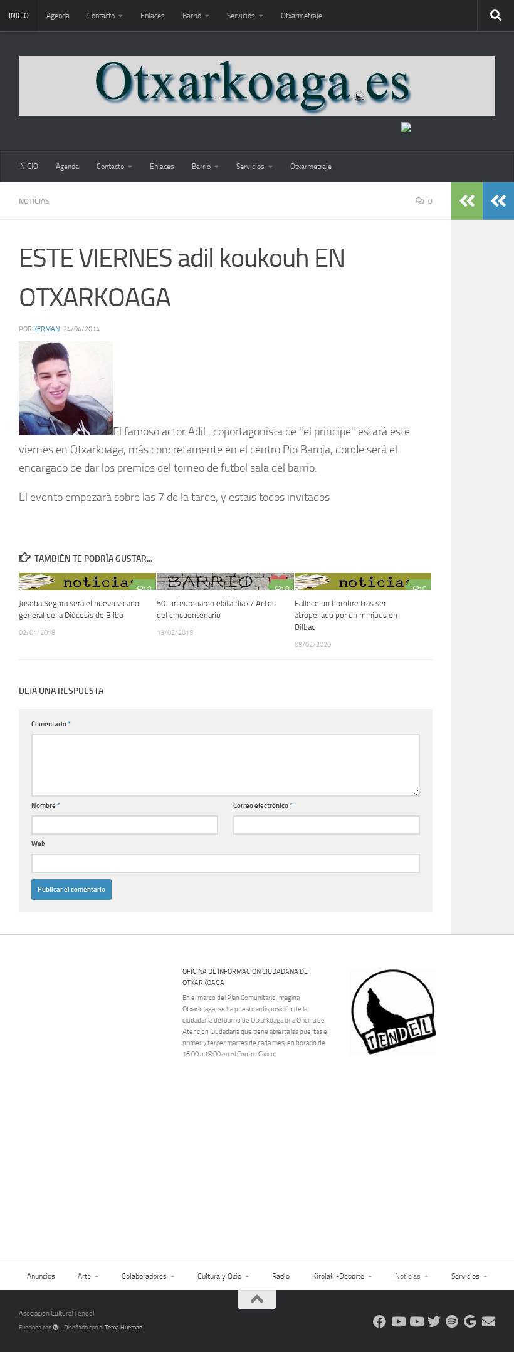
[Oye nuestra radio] (452, 1321)
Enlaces (152, 15)
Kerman (46, 329)
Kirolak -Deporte (338, 1276)
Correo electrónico (263, 806)
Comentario (51, 724)
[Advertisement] (430, 1142)
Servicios (241, 15)
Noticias (34, 201)
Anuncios (41, 1276)
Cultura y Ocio (219, 1276)
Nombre (45, 806)
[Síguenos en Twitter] (434, 1321)
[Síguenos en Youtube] (397, 1321)
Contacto (101, 15)
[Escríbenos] (488, 1321)
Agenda (58, 15)
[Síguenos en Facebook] (379, 1321)
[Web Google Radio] (470, 1321)
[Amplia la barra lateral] (498, 201)
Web (38, 844)
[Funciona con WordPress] (56, 1327)
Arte (84, 1276)
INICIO (19, 15)
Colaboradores (144, 1276)
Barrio (191, 15)
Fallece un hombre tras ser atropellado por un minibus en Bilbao (346, 615)
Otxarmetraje (301, 15)
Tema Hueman (123, 1327)
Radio (281, 1276)
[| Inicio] (257, 86)
